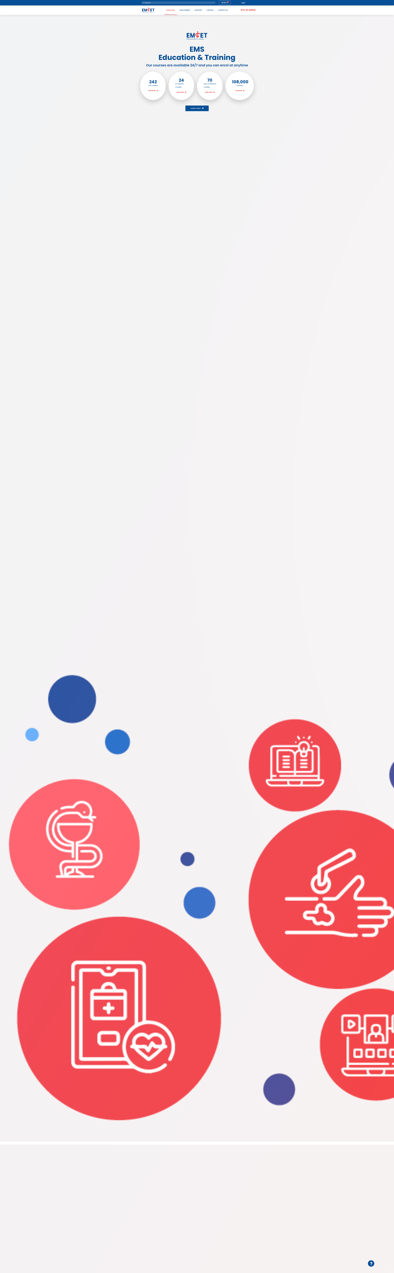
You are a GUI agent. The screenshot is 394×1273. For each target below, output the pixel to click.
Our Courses (184, 10)
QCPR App (198, 10)
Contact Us (223, 10)
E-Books (210, 10)
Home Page (170, 10)
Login (243, 3)
